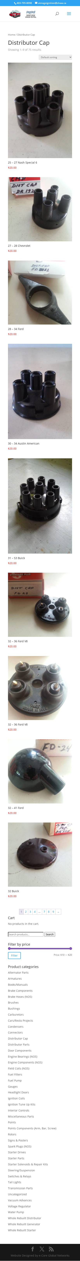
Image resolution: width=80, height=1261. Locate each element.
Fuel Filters (15, 1074)
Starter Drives (17, 1152)
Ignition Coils (16, 1098)
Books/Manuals (18, 984)
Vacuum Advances (20, 1200)
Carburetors (16, 1014)
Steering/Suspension (21, 1170)
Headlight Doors (18, 1092)
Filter (14, 955)
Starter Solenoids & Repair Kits (28, 1164)
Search (50, 934)
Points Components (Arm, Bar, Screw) (32, 1128)
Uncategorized (17, 1194)
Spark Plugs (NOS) (19, 1146)
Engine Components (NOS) (25, 1062)
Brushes (13, 1002)
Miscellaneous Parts (21, 1116)
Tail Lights (14, 1182)
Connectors (15, 1032)
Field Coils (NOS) (18, 1068)
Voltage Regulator (19, 1206)
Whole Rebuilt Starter (22, 1230)
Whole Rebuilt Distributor (24, 1218)
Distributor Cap (18, 1038)
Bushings (14, 1008)
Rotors (12, 1134)
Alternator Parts (18, 972)
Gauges (13, 1086)
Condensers (15, 1026)
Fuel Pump (15, 1080)
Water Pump (16, 1212)
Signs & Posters (18, 1140)
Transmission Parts (20, 1188)
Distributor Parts (19, 1044)
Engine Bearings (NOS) (22, 1056)
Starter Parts (16, 1158)
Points (12, 1122)
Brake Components (20, 990)
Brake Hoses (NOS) (20, 996)
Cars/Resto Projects (20, 1020)
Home (11, 34)
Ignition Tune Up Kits (21, 1104)
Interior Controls (18, 1110)
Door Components (19, 1050)
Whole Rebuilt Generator (24, 1224)
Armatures (15, 978)
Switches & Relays (19, 1176)
